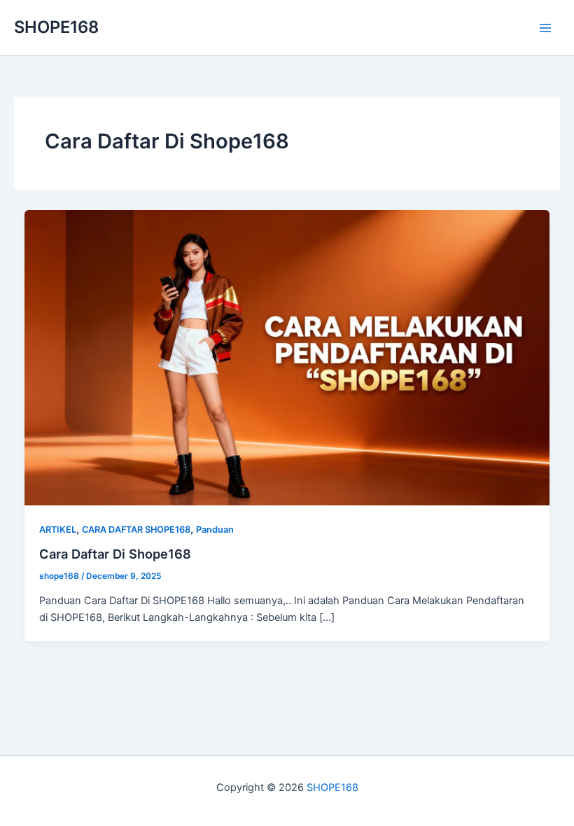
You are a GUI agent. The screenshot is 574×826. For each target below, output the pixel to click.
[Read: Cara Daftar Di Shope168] (287, 357)
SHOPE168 (56, 27)
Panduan (215, 529)
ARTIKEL (57, 529)
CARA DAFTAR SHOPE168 (136, 529)
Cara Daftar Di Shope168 (115, 553)
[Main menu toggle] (545, 28)
